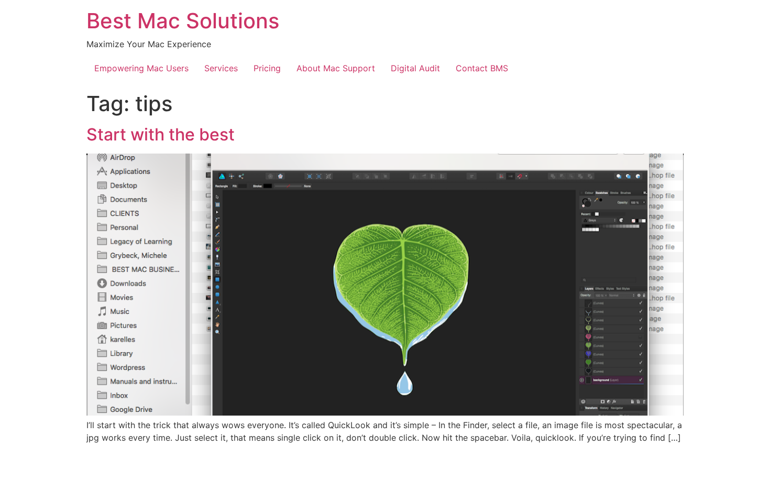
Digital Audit (415, 68)
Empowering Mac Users (141, 68)
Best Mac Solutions (182, 21)
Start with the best (160, 134)
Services (221, 68)
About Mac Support (335, 68)
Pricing (267, 68)
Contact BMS (482, 68)
